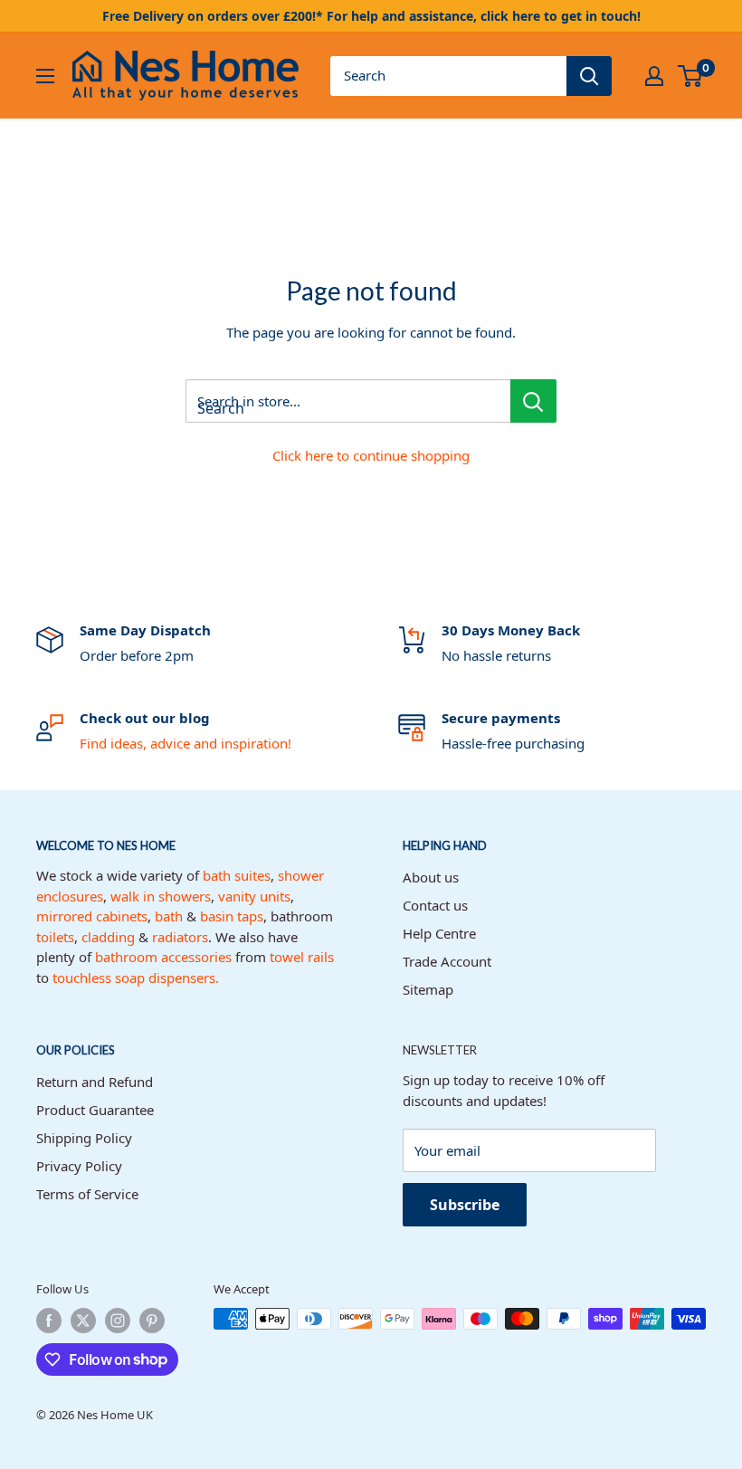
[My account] (654, 76)
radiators (180, 937)
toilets (55, 937)
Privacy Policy (79, 1166)
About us (431, 877)
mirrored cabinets (91, 916)
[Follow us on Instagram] (117, 1320)
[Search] (589, 76)
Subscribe (464, 1205)
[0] (691, 76)
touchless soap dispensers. (135, 977)
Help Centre (439, 933)
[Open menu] (45, 76)
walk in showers (160, 896)
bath (169, 916)
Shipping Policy (84, 1138)
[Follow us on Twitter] (83, 1320)
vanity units (254, 896)
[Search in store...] (533, 401)
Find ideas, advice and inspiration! (185, 743)
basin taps (231, 916)
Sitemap (428, 989)
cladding (108, 937)
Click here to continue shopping (371, 455)
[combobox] (448, 76)
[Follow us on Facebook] (49, 1320)
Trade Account (447, 961)
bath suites (237, 875)
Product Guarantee (95, 1110)
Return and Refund (94, 1082)
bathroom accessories (163, 957)
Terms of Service (87, 1194)
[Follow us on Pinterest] (152, 1320)
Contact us (435, 905)
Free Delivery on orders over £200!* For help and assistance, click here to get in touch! (371, 15)
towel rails (302, 957)
